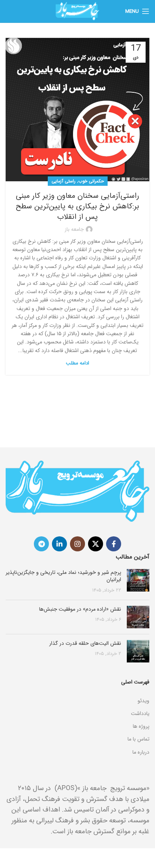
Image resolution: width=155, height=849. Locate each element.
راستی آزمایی (64, 181)
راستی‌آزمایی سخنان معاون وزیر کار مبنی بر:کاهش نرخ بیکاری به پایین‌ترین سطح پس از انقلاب (77, 206)
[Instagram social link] (77, 543)
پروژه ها (141, 726)
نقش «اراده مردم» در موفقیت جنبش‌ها (80, 609)
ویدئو (143, 701)
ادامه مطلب (77, 363)
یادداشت (140, 713)
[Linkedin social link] (59, 543)
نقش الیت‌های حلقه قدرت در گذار (85, 643)
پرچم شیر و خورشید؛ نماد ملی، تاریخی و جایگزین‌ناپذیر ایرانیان (63, 576)
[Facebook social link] (113, 543)
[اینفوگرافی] (77, 691)
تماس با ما (138, 739)
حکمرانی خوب (91, 181)
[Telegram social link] (41, 543)
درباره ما (140, 752)
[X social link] (95, 543)
